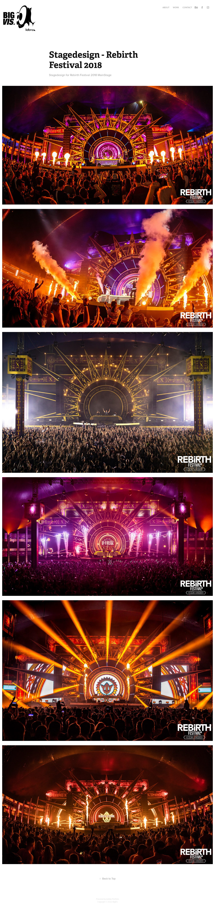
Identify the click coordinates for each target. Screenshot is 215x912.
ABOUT (165, 7)
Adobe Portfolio (112, 899)
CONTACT (187, 7)
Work (176, 7)
